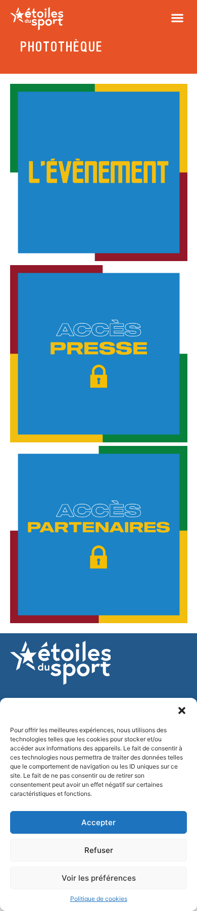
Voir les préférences (99, 878)
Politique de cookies (98, 898)
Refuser (98, 850)
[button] (182, 710)
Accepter (98, 822)
